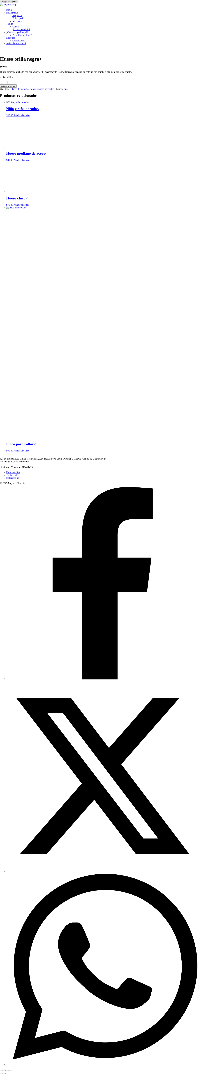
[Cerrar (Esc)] (10, 1070)
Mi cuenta (17, 21)
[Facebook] (102, 678)
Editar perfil (18, 18)
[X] (102, 871)
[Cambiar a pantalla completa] (4, 1070)
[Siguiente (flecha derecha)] (4, 1073)
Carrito (15, 26)
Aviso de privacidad (16, 43)
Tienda (9, 23)
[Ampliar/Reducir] (1, 1070)
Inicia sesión (12, 12)
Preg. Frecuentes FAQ (23, 35)
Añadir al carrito (8, 86)
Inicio (9, 10)
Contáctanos (18, 40)
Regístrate (17, 15)
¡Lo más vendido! (21, 29)
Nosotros (10, 37)
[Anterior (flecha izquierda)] (1, 1073)
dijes (66, 89)
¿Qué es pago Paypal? (17, 32)
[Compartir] (7, 1070)
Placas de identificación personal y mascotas (32, 89)
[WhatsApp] (102, 1064)
